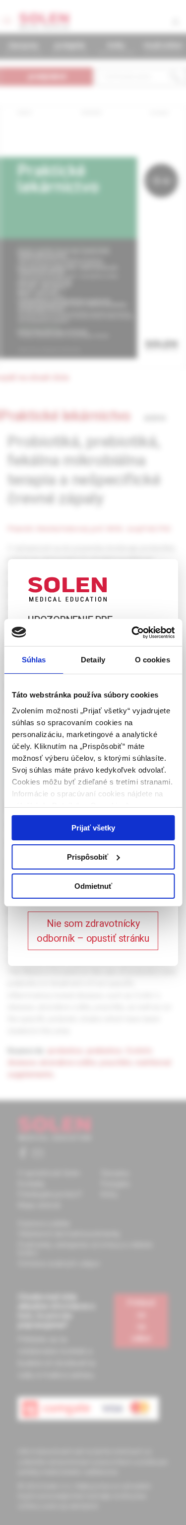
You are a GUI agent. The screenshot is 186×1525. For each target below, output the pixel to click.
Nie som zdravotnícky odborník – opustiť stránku (93, 930)
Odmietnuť (93, 885)
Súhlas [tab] (34, 659)
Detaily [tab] (93, 659)
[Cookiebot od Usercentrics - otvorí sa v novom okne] (132, 632)
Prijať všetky (93, 828)
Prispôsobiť (87, 857)
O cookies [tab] (152, 659)
